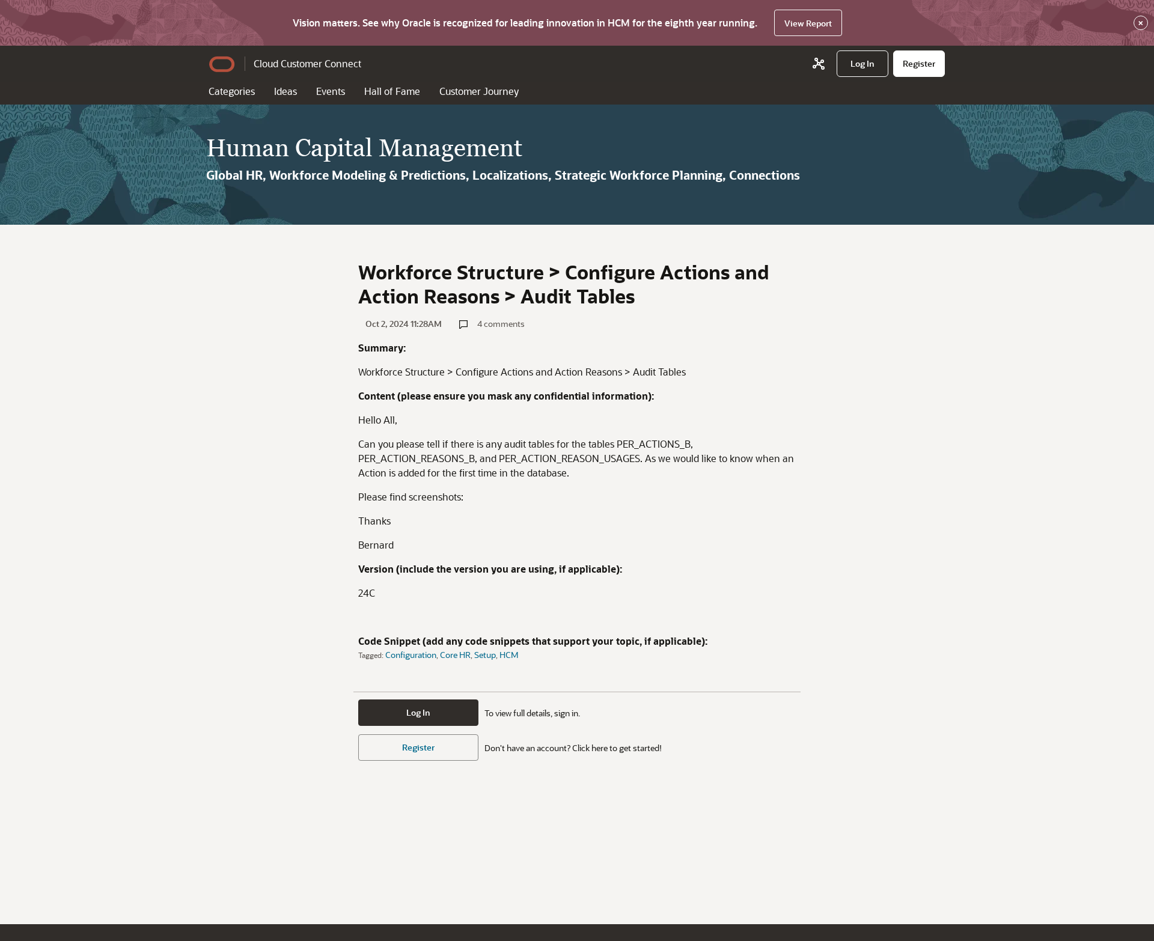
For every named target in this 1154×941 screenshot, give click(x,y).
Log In (418, 712)
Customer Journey (479, 91)
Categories (232, 91)
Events (330, 91)
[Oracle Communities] (818, 63)
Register (418, 747)
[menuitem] (862, 63)
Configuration (410, 654)
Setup (485, 654)
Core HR (455, 654)
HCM (509, 654)
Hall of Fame (392, 91)
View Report (808, 23)
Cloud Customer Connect (307, 63)
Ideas (285, 91)
